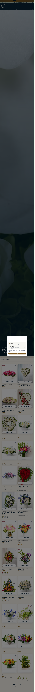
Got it (17, 353)
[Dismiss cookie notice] (25, 338)
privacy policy (23, 340)
